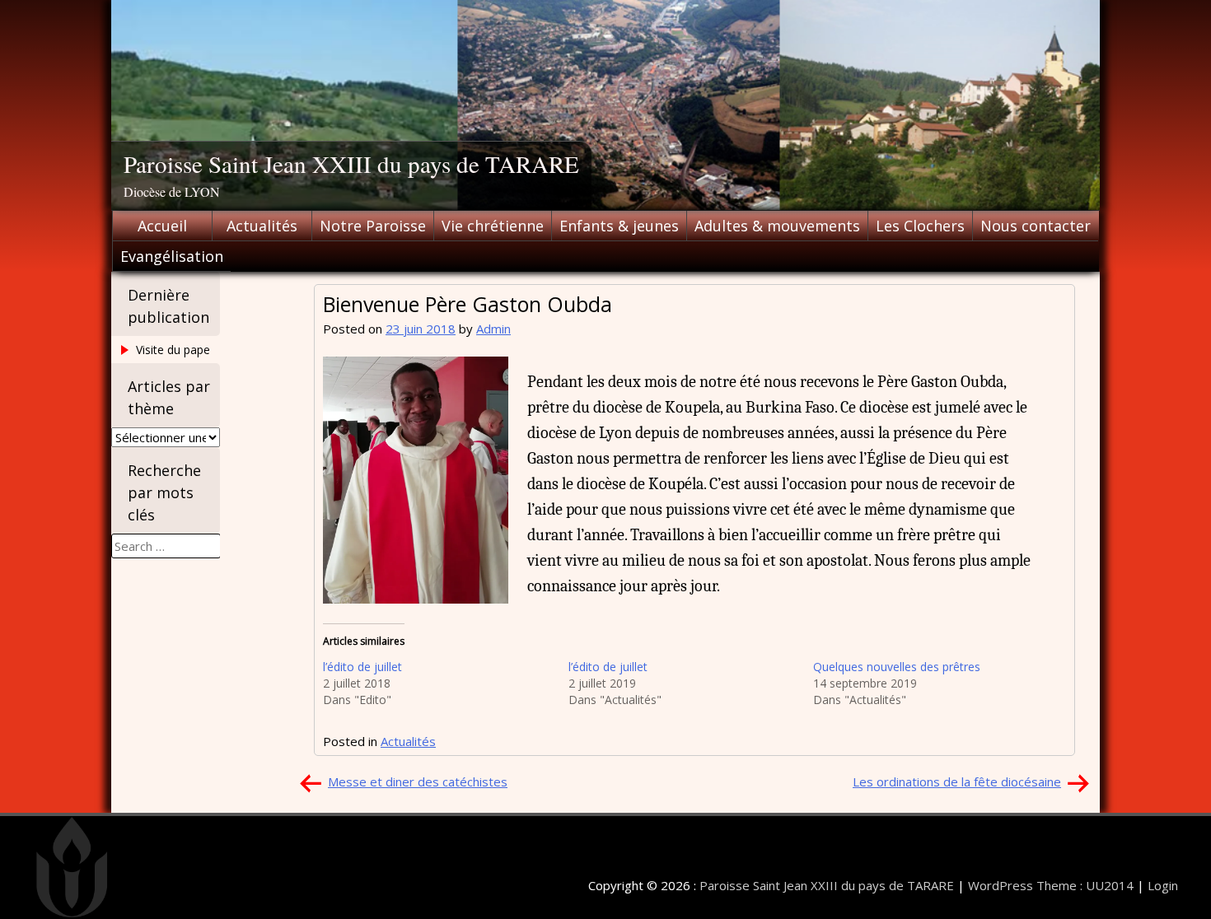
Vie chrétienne (493, 226)
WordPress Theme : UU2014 (1051, 885)
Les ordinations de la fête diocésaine (957, 781)
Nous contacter (1035, 226)
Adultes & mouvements (777, 226)
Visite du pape (173, 349)
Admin (493, 328)
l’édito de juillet (362, 666)
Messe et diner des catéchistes (417, 781)
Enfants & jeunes (619, 226)
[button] (415, 480)
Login (1163, 885)
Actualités (262, 226)
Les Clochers (920, 226)
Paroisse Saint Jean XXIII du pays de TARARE (351, 163)
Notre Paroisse (373, 226)
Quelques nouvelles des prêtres (896, 666)
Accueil (162, 226)
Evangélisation (171, 256)
